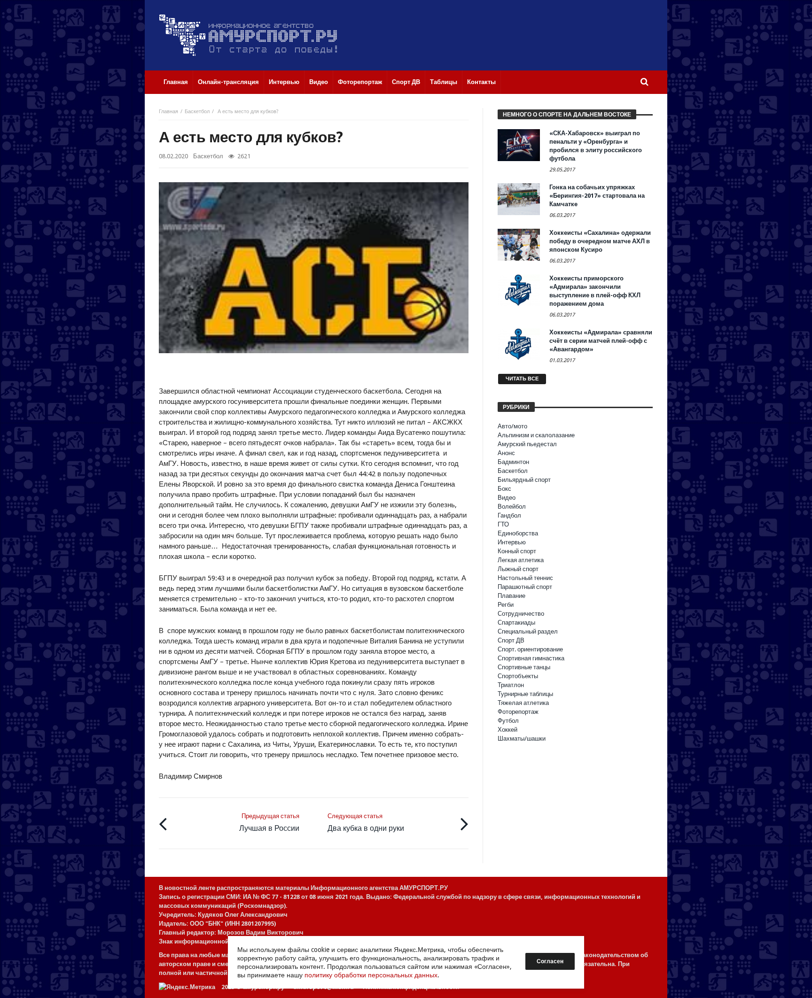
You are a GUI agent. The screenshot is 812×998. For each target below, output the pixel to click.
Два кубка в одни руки (366, 822)
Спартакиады (516, 622)
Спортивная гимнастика (531, 658)
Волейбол (512, 506)
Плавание (511, 595)
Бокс (504, 488)
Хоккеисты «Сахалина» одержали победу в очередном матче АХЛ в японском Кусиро (600, 241)
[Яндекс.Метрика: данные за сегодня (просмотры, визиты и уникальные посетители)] (187, 987)
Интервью (512, 542)
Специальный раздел (528, 631)
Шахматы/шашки (522, 738)
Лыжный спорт (518, 568)
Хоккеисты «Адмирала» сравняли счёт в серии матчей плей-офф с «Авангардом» (600, 341)
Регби (506, 604)
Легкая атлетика (521, 560)
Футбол (508, 720)
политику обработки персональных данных (370, 975)
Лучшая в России (269, 822)
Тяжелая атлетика (523, 702)
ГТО (503, 524)
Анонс (506, 452)
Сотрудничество (521, 613)
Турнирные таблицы (525, 693)
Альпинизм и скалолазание (536, 435)
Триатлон (511, 685)
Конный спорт (517, 551)
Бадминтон (513, 461)
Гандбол (509, 515)
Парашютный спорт (525, 586)
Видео (506, 497)
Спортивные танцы (524, 667)
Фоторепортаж (518, 711)
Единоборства (518, 533)
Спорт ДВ (511, 640)
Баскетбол (197, 111)
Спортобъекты (518, 676)
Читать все (522, 379)
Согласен (550, 961)
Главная (168, 111)
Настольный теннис (525, 577)
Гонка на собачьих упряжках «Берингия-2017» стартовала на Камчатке (597, 196)
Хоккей (507, 729)
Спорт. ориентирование (530, 649)
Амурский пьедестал (527, 444)
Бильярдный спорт (524, 479)
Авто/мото (512, 426)
